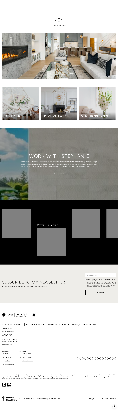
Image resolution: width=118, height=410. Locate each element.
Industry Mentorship (28, 361)
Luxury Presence (54, 398)
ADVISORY (23, 351)
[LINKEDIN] (89, 358)
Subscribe (100, 292)
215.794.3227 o (7, 344)
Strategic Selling (26, 353)
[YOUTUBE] (99, 358)
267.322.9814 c (7, 329)
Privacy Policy (106, 286)
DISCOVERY (5, 351)
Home (6, 353)
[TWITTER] (94, 358)
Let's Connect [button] (59, 173)
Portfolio (7, 361)
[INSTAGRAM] (84, 358)
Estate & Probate (27, 357)
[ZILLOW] (114, 358)
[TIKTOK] (104, 358)
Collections (8, 357)
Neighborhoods (9, 364)
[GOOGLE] (109, 358)
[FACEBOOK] (79, 358)
